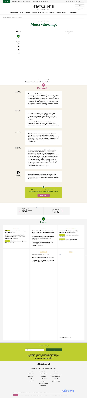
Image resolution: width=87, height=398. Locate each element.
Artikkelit (16, 227)
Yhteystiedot (27, 1)
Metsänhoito (30, 373)
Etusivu (4, 17)
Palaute (37, 394)
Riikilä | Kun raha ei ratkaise (72, 235)
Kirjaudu (79, 5)
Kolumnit (73, 227)
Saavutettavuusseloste (43, 1)
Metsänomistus (30, 374)
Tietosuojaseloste (34, 1)
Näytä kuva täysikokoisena (43, 79)
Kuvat (70, 251)
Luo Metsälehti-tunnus (80, 9)
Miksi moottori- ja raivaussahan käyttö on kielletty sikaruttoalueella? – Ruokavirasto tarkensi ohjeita (15, 237)
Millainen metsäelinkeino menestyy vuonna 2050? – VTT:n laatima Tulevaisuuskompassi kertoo (43, 232)
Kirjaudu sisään (43, 195)
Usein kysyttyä (42, 394)
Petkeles (18, 175)
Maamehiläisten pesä (37, 254)
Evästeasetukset (49, 394)
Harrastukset (31, 380)
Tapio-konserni (55, 381)
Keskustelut (27, 12)
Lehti (21, 12)
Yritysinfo (56, 373)
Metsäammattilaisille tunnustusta (40, 257)
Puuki (18, 91)
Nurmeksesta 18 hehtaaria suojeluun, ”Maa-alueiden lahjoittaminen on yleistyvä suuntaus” (43, 244)
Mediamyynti (21, 1)
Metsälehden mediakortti (56, 374)
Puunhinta (45, 12)
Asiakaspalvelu (14, 1)
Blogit (67, 227)
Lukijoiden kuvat (36, 12)
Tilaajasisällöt (72, 12)
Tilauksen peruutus (56, 376)
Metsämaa (52, 12)
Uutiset (43, 227)
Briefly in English (56, 380)
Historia (56, 378)
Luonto (43, 222)
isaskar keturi (18, 110)
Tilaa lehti (6, 1)
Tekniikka (31, 378)
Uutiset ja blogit (14, 12)
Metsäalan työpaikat (61, 12)
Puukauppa (30, 376)
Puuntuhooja (62, 337)
